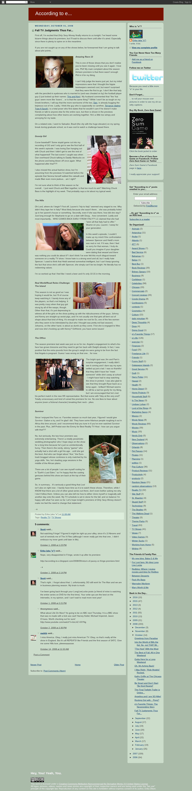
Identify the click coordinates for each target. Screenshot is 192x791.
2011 (135, 613)
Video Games (138, 537)
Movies (135, 428)
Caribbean (137, 279)
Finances (136, 346)
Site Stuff (136, 494)
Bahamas (136, 256)
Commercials (138, 291)
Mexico (135, 416)
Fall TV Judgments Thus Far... (54, 30)
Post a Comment (42, 655)
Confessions (138, 303)
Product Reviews (140, 471)
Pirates (135, 455)
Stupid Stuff (137, 502)
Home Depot (138, 389)
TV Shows (56, 517)
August (138, 722)
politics (135, 463)
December (140, 627)
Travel (135, 525)
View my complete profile (144, 48)
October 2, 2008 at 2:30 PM (53, 628)
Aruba (135, 236)
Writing (135, 548)
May (137, 733)
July (137, 726)
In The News (138, 400)
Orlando (136, 447)
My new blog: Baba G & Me (145, 558)
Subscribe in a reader (139, 219)
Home (78, 665)
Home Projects (139, 393)
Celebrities (137, 283)
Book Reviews (138, 268)
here (139, 168)
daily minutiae (138, 318)
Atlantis (135, 240)
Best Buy (136, 264)
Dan (95, 103)
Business (136, 275)
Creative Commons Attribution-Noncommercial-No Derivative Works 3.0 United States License (103, 784)
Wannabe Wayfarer (141, 584)
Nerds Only (137, 435)
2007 (135, 754)
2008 (135, 624)
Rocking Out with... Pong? (147, 700)
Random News (139, 482)
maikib (43, 633)
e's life (135, 338)
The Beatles (137, 510)
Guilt (134, 373)
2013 (135, 605)
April (137, 737)
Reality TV (45, 517)
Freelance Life (139, 353)
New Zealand (138, 439)
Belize (135, 260)
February (139, 745)
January (139, 749)
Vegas (135, 533)
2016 (135, 597)
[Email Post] (71, 514)
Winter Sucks (138, 541)
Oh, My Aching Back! (144, 666)
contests (136, 307)
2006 (135, 757)
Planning (136, 459)
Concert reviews (139, 295)
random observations (142, 486)
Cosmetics (137, 311)
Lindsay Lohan (139, 404)
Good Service (138, 369)
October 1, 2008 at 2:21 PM (53, 603)
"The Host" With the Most (146, 649)
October (139, 635)
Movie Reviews (139, 424)
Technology (137, 506)
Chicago (136, 287)
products (136, 478)
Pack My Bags (138, 580)
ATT (134, 244)
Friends (135, 357)
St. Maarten (137, 498)
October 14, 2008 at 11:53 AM (54, 649)
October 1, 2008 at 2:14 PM (53, 573)
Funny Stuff (137, 361)
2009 (135, 620)
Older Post (119, 665)
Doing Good (137, 330)
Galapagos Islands (141, 365)
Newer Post (35, 665)
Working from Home (141, 545)
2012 (135, 609)
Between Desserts (140, 576)
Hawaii (135, 381)
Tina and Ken (73, 96)
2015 (135, 601)
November (140, 631)
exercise (136, 342)
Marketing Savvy (140, 412)
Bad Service (137, 252)
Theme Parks (138, 521)
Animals (135, 229)
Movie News (137, 420)
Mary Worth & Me (140, 587)
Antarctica (136, 233)
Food (134, 350)
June (137, 730)
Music (134, 431)
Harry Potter (137, 377)
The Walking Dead (140, 513)
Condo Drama (138, 299)
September (140, 718)
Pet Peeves (137, 451)
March (138, 741)
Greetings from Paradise (146, 638)
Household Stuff (139, 396)
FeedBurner (152, 206)
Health (135, 385)
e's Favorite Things (141, 334)
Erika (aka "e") (47, 551)
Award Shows (138, 248)
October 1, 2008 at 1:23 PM (53, 545)
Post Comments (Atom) (55, 671)
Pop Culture (137, 467)
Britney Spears (139, 272)
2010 (135, 616)
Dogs (134, 326)
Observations (138, 443)
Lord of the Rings (140, 408)
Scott (43, 529)
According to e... (53, 13)
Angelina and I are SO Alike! (148, 696)
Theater (135, 517)
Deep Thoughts (139, 322)
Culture (135, 315)
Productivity (137, 474)
